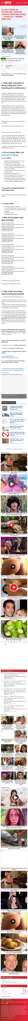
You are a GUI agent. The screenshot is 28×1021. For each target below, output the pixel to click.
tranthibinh (4, 62)
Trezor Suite (6, 711)
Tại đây (14, 1015)
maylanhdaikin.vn (9, 356)
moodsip (5, 678)
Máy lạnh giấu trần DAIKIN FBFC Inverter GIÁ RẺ (17, 427)
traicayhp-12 (6, 686)
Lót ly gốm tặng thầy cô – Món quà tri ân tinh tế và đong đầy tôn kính (14, 674)
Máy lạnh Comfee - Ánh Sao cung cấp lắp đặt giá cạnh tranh (17, 440)
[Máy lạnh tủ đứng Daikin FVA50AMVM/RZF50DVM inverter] (5, 415)
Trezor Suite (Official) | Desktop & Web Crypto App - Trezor (14, 706)
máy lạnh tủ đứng (12, 73)
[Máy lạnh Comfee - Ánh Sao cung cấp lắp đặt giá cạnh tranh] (5, 441)
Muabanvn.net (11, 1018)
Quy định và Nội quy (9, 1002)
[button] (2, 2)
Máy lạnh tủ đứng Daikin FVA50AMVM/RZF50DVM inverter (16, 414)
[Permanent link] (2, 90)
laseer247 (6, 703)
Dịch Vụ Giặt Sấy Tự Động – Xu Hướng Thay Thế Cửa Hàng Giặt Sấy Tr (17, 421)
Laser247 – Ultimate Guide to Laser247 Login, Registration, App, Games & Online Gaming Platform (14, 698)
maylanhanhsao (14, 443)
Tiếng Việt (9, 999)
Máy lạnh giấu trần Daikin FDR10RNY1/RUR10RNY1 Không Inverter (16, 408)
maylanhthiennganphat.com (9, 357)
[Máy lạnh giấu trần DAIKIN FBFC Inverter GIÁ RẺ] (5, 428)
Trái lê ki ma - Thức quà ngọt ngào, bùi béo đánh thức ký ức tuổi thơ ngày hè (15, 681)
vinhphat (12, 429)
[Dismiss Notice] (25, 8)
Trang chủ (3, 1003)
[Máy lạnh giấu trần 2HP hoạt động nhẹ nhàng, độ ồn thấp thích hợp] (5, 434)
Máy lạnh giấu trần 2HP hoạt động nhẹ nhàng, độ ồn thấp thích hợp (17, 434)
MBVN (3, 999)
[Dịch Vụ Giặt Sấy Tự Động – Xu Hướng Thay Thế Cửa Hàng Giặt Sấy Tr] (5, 421)
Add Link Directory (6, 671)
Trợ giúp (24, 1002)
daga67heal (23, 993)
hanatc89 (3, 980)
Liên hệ (2, 1002)
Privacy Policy (19, 1002)
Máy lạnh (21, 332)
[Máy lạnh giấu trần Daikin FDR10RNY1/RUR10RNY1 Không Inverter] (5, 408)
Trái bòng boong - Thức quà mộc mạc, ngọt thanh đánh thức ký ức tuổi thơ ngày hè (15, 689)
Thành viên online (6, 977)
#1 (26, 71)
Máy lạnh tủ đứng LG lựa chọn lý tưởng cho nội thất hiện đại (12, 369)
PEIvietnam (13, 424)
